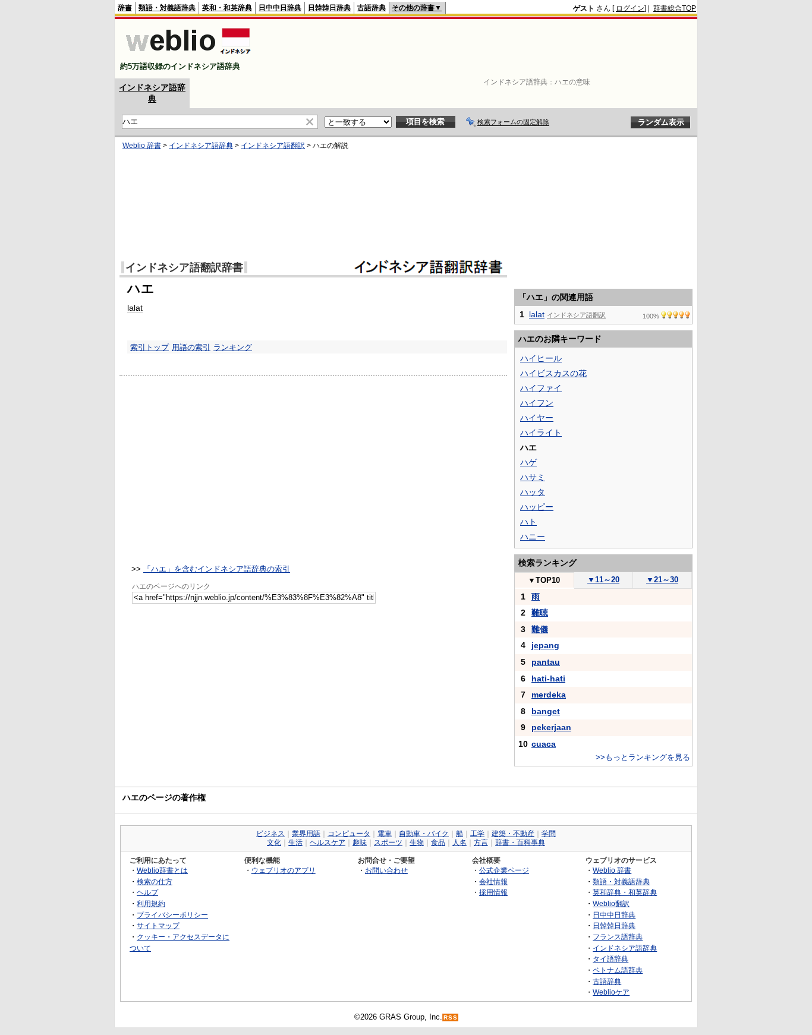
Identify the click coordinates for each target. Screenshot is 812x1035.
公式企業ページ (504, 870)
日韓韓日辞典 (329, 7)
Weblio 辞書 (141, 145)
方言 (481, 842)
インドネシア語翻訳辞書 (184, 267)
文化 (274, 842)
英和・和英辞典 (227, 7)
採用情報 (493, 892)
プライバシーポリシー (172, 915)
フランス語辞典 (618, 937)
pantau (545, 662)
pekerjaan (551, 727)
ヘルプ (147, 892)
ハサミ (532, 477)
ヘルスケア (327, 842)
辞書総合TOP (674, 8)
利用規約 (151, 903)
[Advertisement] (479, 48)
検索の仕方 (154, 881)
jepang (545, 645)
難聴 (539, 612)
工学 (477, 833)
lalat (135, 308)
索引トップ (149, 347)
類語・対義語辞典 (167, 7)
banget (545, 711)
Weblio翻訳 (611, 903)
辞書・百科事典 (520, 842)
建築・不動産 (513, 833)
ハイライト (541, 432)
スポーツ (388, 842)
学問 (549, 833)
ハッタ (532, 492)
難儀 (539, 629)
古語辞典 (371, 7)
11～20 (603, 579)
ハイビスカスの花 (553, 373)
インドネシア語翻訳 (273, 145)
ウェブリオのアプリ (283, 870)
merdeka (548, 694)
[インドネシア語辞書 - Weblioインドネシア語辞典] (187, 56)
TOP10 (544, 580)
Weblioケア (611, 992)
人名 (459, 842)
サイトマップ (158, 925)
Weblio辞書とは (162, 870)
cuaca (543, 744)
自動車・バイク (424, 833)
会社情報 (493, 881)
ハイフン (536, 403)
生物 (417, 842)
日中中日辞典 (280, 7)
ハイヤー (536, 417)
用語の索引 (191, 347)
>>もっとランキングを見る (643, 757)
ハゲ (528, 462)
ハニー (532, 536)
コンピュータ (349, 833)
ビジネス (270, 833)
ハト (528, 521)
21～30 (662, 579)
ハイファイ (541, 388)
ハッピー (536, 507)
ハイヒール (541, 358)
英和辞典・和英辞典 (625, 892)
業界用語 (306, 833)
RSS (450, 1017)
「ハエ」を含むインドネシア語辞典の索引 (216, 568)
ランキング (232, 347)
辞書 (125, 7)
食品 (438, 842)
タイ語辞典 (610, 959)
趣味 (360, 842)
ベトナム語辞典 (618, 970)
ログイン (630, 8)
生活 (295, 842)
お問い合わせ (386, 870)
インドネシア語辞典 (201, 145)
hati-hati (548, 678)
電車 (384, 833)
